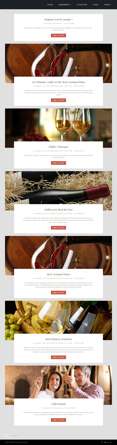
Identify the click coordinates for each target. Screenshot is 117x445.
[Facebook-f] (108, 442)
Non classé (59, 23)
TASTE (66, 86)
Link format (58, 403)
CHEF (47, 86)
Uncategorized (59, 408)
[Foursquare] (102, 442)
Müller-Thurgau (58, 146)
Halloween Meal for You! (58, 209)
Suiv (15, 435)
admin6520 (48, 23)
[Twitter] (105, 442)
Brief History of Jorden (58, 339)
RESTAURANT (59, 86)
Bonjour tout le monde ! (58, 19)
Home (6, 11)
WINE (70, 86)
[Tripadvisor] (111, 442)
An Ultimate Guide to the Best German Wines (58, 82)
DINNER (52, 86)
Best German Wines (58, 274)
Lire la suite (58, 35)
